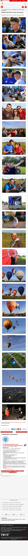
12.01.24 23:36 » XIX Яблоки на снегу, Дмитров (12, 509)
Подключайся (14, 0)
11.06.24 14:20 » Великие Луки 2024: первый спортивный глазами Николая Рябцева (11, 508)
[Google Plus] (20, 429)
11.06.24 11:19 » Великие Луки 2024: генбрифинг (12, 506)
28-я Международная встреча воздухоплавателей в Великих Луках (13, 445)
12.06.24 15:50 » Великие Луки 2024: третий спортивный (11, 502)
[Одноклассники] (16, 429)
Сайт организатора (9, 469)
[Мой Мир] (18, 429)
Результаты (12, 472)
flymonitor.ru (24, 538)
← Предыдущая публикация (6, 431)
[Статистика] (16, 472)
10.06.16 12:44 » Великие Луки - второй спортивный (13, 504)
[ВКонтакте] (12, 429)
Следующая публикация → (21, 431)
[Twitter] (14, 429)
